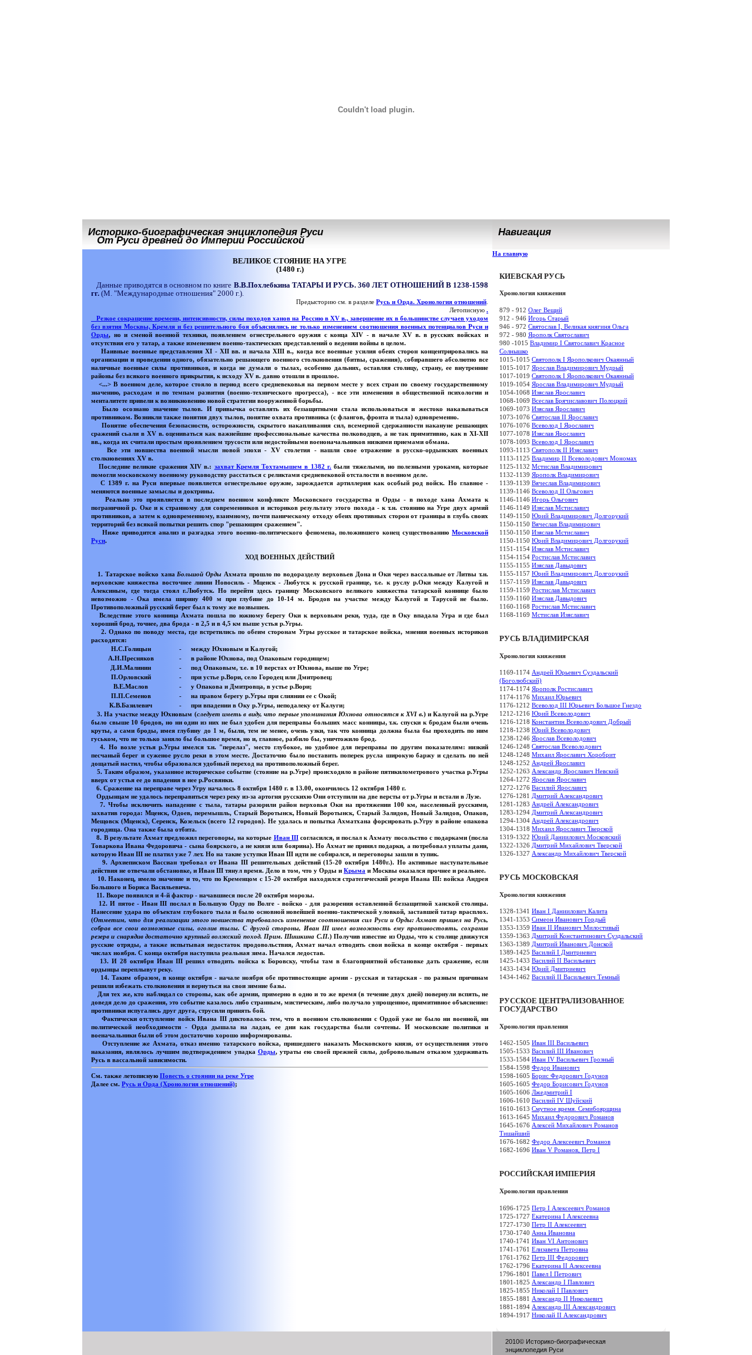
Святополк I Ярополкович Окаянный (583, 359)
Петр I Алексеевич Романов (571, 1208)
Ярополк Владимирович (565, 474)
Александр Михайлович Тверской (579, 853)
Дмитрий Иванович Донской (572, 943)
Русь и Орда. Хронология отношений (431, 301)
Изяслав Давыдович (559, 565)
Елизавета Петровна (560, 1249)
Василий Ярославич (559, 787)
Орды (100, 334)
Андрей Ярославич (558, 762)
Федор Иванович (556, 1067)
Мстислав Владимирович (567, 466)
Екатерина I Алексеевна (565, 1216)
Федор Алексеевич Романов (571, 1141)
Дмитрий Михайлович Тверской (577, 845)
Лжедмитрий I (552, 1092)
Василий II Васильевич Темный (576, 976)
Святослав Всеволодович (567, 746)
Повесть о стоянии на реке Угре (207, 1075)
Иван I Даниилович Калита (569, 911)
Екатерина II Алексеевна (566, 1265)
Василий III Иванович (562, 1050)
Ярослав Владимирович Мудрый (577, 367)
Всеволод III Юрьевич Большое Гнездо (587, 705)
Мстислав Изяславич (560, 614)
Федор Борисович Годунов (570, 1083)
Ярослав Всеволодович (564, 738)
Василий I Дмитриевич (564, 952)
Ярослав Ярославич (559, 779)
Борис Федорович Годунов (570, 1075)
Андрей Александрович (565, 803)
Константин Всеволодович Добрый (581, 721)
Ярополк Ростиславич (562, 688)
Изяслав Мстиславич (560, 507)
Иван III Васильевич (560, 1042)
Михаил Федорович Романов (573, 1116)
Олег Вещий (545, 309)
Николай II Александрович (569, 1315)
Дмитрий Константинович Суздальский (587, 935)
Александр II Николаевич (567, 1298)
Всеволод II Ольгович (562, 491)
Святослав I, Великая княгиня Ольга (578, 326)
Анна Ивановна (553, 1232)
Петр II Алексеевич (559, 1224)
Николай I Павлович (560, 1290)
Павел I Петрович (557, 1273)
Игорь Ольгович (555, 499)
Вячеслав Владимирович (566, 482)
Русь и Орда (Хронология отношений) (178, 1083)
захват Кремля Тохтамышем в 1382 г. (273, 466)
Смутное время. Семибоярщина (576, 1108)
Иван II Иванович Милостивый (575, 927)
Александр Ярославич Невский (575, 771)
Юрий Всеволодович (561, 713)
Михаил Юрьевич (557, 696)
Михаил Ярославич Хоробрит (574, 754)
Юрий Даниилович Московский (576, 836)
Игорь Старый (548, 318)
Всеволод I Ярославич (563, 425)
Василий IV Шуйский (562, 1100)
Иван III (286, 837)
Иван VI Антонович (560, 1240)
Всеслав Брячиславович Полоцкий (579, 400)
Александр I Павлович (563, 1282)
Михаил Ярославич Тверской (572, 828)
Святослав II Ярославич (565, 416)
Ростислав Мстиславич (564, 556)
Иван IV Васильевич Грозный (573, 1059)
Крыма (354, 870)
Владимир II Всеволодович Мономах (584, 458)
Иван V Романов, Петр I (566, 1149)
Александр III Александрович (574, 1306)
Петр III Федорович (560, 1257)
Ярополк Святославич (558, 334)
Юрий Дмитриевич (559, 968)
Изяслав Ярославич (558, 392)
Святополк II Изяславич (565, 449)
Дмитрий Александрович (567, 795)
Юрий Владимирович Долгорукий (580, 515)
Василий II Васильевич (564, 960)
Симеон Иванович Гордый (569, 919)
